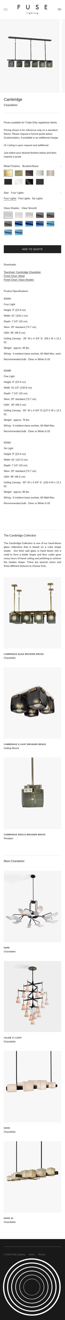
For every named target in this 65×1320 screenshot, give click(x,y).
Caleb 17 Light (13, 1038)
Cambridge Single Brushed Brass (24, 835)
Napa (7, 948)
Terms (31, 1254)
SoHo (7, 1128)
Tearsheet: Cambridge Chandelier (22, 272)
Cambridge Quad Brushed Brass (24, 654)
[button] (32, 166)
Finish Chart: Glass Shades (19, 279)
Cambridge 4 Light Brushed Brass (25, 744)
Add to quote (32, 249)
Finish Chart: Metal (14, 276)
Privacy (41, 1254)
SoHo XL (9, 1218)
